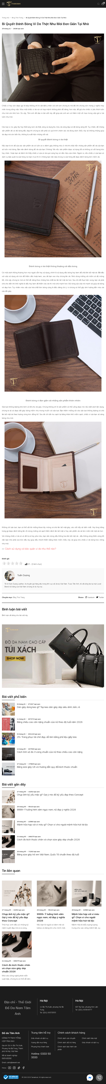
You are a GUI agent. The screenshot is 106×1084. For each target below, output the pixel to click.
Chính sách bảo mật (89, 1038)
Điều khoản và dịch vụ (39, 1038)
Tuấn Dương (23, 575)
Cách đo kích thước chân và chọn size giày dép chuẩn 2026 (48, 839)
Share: (81, 597)
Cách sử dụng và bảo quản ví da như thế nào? (30, 548)
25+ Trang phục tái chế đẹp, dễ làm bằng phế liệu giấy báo (47, 736)
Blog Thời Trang (19, 597)
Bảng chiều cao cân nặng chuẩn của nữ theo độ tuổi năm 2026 (49, 721)
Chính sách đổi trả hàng (67, 1042)
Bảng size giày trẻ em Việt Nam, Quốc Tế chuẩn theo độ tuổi (48, 854)
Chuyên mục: (7, 597)
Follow (4, 1067)
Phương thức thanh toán (40, 1046)
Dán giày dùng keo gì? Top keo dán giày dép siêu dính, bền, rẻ (48, 707)
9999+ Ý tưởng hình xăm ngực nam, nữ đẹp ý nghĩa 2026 (46, 809)
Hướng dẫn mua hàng (39, 1042)
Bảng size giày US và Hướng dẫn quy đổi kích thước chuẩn (47, 766)
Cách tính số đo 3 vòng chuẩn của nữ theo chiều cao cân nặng (49, 751)
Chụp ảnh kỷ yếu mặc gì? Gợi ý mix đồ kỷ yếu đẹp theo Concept (50, 794)
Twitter (101, 597)
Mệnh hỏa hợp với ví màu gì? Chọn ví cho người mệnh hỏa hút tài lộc (52, 824)
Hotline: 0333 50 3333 (41, 1055)
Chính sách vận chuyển (66, 1038)
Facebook (90, 597)
